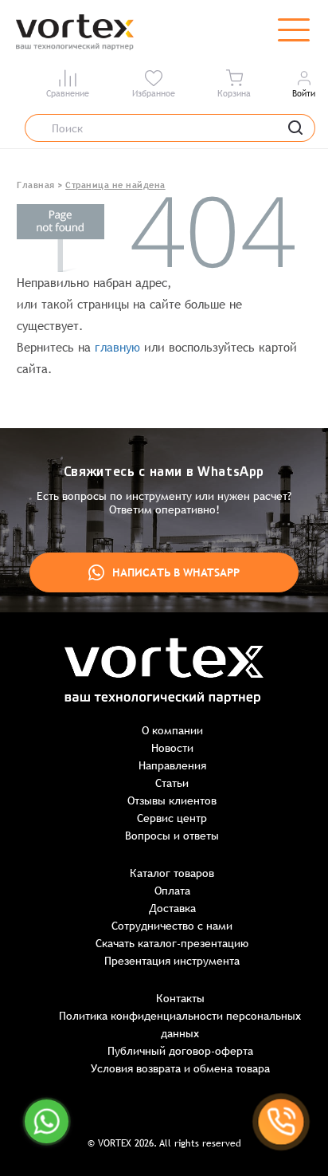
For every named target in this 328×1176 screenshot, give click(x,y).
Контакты (180, 998)
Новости (172, 747)
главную (117, 347)
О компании (172, 730)
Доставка (172, 908)
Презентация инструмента (172, 960)
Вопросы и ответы (172, 835)
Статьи (172, 783)
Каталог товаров (172, 873)
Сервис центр (172, 818)
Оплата (172, 890)
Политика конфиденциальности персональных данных (180, 1024)
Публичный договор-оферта (180, 1050)
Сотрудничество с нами (171, 925)
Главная (36, 185)
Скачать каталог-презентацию (172, 943)
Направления (172, 765)
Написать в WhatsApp (176, 572)
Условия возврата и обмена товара (180, 1068)
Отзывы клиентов (172, 800)
